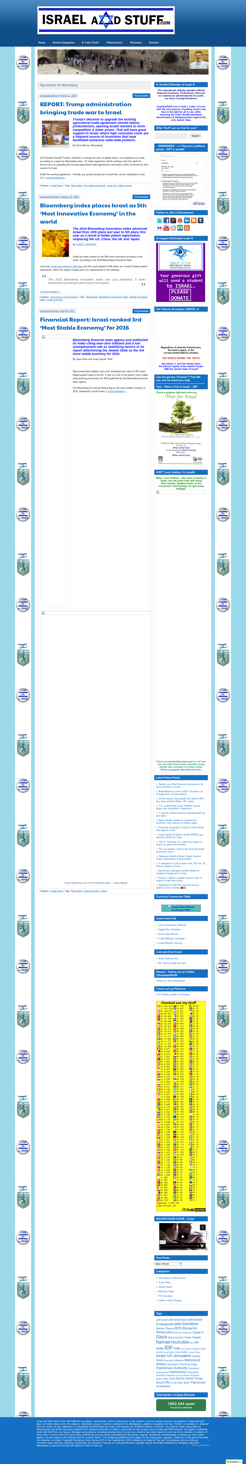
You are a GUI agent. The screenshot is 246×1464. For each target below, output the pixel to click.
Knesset (168, 1360)
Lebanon (179, 1360)
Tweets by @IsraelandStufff (170, 980)
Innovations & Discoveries (64, 297)
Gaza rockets (176, 1337)
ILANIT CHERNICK (86, 244)
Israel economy (55, 299)
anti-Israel (162, 1319)
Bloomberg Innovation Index (113, 297)
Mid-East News (166, 1291)
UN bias (173, 1383)
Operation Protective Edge (182, 1364)
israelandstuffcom (49, 95)
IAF (191, 1343)
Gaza (161, 1336)
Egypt (196, 1332)
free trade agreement (94, 185)
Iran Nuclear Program (190, 1349)
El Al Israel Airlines (168, 934)
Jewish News (165, 1287)
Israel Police (169, 1352)
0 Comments (141, 95)
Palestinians (177, 1372)
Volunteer (136, 42)
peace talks (162, 1378)
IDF (169, 1348)
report (104, 891)
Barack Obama (165, 1328)
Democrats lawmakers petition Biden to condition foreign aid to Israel (177, 872)
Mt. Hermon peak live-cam (172, 963)
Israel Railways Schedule (171, 938)
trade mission (125, 185)
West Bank (183, 1382)
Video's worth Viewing (169, 1300)
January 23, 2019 (70, 197)
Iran (177, 1348)
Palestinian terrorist (174, 1375)
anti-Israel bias (177, 1319)
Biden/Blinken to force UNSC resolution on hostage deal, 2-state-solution (179, 792)
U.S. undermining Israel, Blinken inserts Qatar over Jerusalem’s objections (178, 807)
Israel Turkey (195, 1352)
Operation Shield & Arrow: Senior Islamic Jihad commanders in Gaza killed (178, 857)
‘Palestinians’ (114, 42)
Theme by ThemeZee (200, 1445)
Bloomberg (76, 185)
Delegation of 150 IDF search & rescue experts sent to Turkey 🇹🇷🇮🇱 (177, 886)
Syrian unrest (185, 1378)
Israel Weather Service (170, 943)
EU (202, 1332)
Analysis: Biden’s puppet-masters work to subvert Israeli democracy (179, 879)
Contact (154, 42)
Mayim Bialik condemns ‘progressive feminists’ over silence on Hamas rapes (176, 821)
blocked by (181, 1405)
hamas (163, 1341)
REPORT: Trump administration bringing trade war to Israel (85, 108)
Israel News (56, 185)
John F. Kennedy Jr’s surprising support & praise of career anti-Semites (179, 843)
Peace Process (192, 1375)
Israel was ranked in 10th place (66, 266)
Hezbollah (180, 1342)
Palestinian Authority (172, 1368)
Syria (172, 1378)
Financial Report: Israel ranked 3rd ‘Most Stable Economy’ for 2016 (91, 323)
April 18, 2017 (67, 311)
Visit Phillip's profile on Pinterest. (173, 994)
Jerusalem (182, 1355)
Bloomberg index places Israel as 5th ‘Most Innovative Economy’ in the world (93, 213)
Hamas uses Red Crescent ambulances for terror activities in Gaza (179, 785)
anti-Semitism (186, 1324)
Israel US (112, 185)
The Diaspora (165, 1296)
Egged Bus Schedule (169, 929)
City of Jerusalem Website (172, 925)
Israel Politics (181, 1352)
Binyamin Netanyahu (183, 1332)
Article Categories (64, 42)
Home (41, 42)
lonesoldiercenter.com (180, 761)
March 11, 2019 (69, 95)
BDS (178, 1328)
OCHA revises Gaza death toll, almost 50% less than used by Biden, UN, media (180, 800)
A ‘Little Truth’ (90, 42)
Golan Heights (192, 1337)
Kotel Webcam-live (168, 958)
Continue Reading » (55, 177)
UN (166, 1382)
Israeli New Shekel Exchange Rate (182, 908)
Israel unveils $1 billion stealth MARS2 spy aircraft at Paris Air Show (179, 836)
